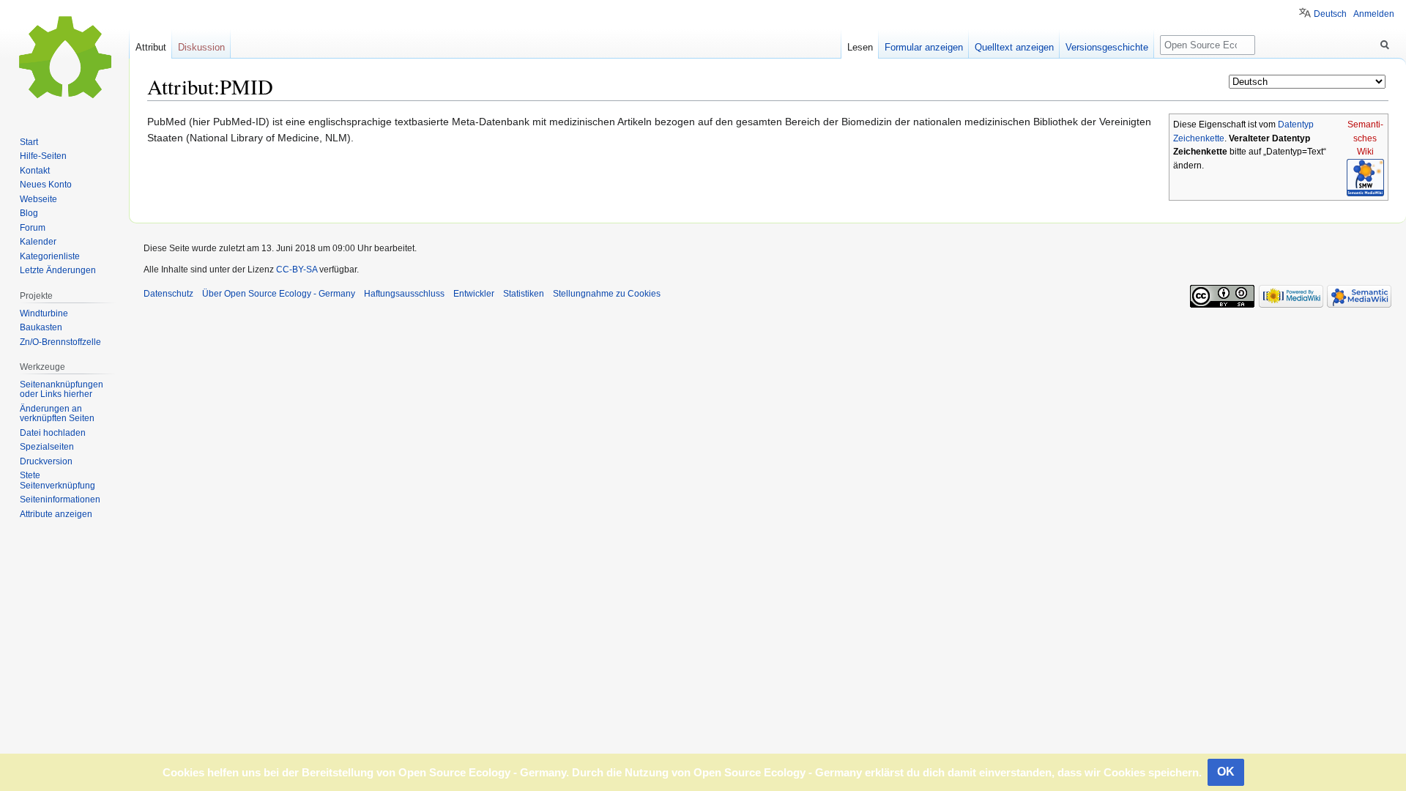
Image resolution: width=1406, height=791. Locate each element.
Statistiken (523, 294)
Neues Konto (46, 184)
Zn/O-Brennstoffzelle (60, 342)
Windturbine (44, 313)
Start (29, 142)
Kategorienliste (50, 256)
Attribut (150, 47)
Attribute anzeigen (56, 514)
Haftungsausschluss (404, 294)
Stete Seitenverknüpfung (57, 480)
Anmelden (1373, 14)
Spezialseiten (47, 447)
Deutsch (1330, 14)
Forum (32, 228)
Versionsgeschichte (1106, 47)
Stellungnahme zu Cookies (607, 294)
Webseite (38, 199)
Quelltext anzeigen (1014, 47)
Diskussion (201, 47)
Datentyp (1296, 124)
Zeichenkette (1198, 138)
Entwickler (473, 294)
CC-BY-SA (296, 269)
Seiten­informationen (60, 499)
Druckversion (46, 461)
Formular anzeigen (924, 47)
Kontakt (35, 171)
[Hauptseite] (64, 58)
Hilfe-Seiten (43, 156)
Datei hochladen (53, 433)
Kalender (38, 242)
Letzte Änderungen (58, 270)
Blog (29, 213)
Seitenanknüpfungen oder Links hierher (61, 389)
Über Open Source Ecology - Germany (278, 294)
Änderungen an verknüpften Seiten (57, 414)
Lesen (860, 47)
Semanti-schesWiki (1365, 138)
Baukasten (41, 327)
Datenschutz (168, 294)
